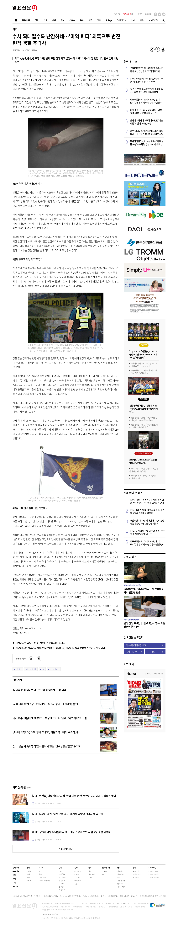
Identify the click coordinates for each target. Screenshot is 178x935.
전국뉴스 (77, 871)
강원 (75, 883)
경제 (14, 878)
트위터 (159, 14)
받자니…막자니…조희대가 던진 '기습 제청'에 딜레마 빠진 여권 (146, 122)
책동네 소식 (63, 889)
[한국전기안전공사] (144, 246)
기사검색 (162, 20)
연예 (28, 867)
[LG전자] (144, 260)
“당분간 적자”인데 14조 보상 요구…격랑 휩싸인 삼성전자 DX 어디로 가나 (146, 70)
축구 (40, 874)
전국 (75, 867)
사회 (15, 29)
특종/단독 (16, 871)
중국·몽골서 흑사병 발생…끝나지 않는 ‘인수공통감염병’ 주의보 (47, 746)
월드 (90, 867)
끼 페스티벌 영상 (153, 874)
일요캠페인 (121, 874)
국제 (90, 877)
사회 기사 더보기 (66, 848)
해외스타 (91, 871)
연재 (118, 867)
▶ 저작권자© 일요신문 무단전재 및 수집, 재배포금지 (39, 643)
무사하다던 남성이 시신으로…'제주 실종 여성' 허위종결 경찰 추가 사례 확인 (146, 143)
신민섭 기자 (20, 658)
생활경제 (62, 880)
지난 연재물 (121, 880)
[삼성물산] (144, 165)
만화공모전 (136, 874)
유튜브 (163, 14)
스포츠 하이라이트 (45, 880)
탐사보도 (120, 883)
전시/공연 (62, 877)
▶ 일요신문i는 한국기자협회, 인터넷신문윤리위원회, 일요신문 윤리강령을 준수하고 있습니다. (59, 648)
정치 (14, 875)
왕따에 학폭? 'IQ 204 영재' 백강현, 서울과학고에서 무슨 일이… (47, 732)
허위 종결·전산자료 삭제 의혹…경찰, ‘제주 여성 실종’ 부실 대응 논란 (146, 111)
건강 (60, 871)
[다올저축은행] (144, 235)
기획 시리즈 (130, 557)
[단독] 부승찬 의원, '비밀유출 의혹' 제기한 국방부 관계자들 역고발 (67, 814)
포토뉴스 (105, 871)
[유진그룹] (144, 179)
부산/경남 (77, 877)
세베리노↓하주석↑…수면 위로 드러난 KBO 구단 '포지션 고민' (143, 365)
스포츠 (41, 867)
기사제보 (151, 651)
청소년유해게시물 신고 (136, 645)
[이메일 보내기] (31, 658)
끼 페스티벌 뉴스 (153, 871)
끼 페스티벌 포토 (153, 877)
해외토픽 (91, 874)
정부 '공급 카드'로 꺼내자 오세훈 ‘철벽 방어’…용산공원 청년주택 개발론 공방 (146, 132)
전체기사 (16, 867)
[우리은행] (144, 291)
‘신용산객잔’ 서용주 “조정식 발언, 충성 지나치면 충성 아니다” (143, 426)
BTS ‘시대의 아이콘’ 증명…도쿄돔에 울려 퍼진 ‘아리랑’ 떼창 (143, 470)
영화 (28, 874)
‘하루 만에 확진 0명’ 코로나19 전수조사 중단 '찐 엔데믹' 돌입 (45, 704)
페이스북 (155, 14)
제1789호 (131, 673)
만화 (134, 867)
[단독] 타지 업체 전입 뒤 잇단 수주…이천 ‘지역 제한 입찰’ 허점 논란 (146, 80)
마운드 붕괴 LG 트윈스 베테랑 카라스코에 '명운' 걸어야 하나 (143, 372)
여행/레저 (62, 874)
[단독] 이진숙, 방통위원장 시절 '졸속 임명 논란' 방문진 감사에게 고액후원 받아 (74, 796)
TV (103, 874)
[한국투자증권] (144, 313)
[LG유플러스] (144, 276)
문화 (60, 867)
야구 (40, 871)
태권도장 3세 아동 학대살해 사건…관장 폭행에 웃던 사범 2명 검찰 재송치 (71, 832)
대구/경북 (77, 880)
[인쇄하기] (163, 49)
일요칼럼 (120, 871)
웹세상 (61, 886)
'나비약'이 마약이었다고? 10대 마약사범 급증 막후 (39, 690)
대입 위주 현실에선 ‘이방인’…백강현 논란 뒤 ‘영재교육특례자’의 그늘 (50, 718)
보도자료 (62, 883)
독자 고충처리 (132, 651)
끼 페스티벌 (152, 867)
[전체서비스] (16, 20)
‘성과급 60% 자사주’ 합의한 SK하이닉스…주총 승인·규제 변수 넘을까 (146, 91)
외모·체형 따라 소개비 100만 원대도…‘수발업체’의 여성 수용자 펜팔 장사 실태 (147, 101)
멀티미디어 (106, 867)
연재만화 (136, 877)
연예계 (29, 871)
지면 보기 (129, 664)
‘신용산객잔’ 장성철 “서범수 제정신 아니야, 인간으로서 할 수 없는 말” (143, 419)
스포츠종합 (42, 877)
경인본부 (77, 874)
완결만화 (136, 871)
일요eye (15, 886)
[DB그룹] (144, 220)
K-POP (29, 880)
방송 (28, 877)
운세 (118, 877)
